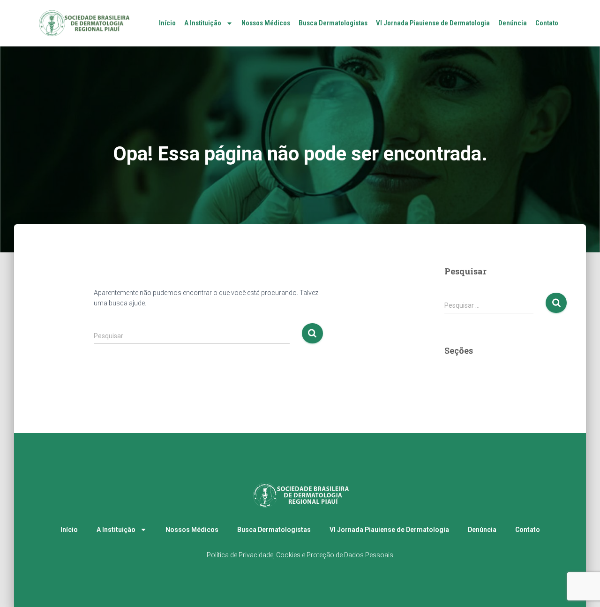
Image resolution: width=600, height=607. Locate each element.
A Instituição (202, 23)
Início (167, 23)
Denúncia (512, 23)
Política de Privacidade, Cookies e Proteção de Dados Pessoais (300, 555)
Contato (546, 23)
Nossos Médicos (265, 23)
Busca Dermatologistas (333, 23)
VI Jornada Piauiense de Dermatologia (433, 23)
